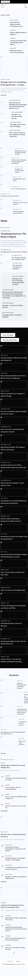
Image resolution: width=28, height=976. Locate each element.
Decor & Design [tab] (8, 335)
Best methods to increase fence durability (18, 267)
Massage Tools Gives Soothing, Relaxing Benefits (20, 152)
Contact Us (10, 961)
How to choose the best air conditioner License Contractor (17, 134)
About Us (18, 961)
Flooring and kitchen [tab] (10, 340)
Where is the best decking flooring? (13, 590)
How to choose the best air (19, 188)
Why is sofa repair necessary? (22, 742)
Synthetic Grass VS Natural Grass (10, 196)
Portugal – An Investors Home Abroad (16, 116)
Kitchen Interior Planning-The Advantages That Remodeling (19, 161)
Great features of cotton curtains (23, 723)
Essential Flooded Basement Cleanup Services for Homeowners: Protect (16, 928)
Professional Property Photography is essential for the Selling (15, 848)
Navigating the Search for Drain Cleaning (14, 252)
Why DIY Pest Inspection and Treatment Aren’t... (16, 24)
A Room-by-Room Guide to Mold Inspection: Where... (18, 42)
